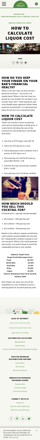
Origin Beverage (20, 388)
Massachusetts (20, 342)
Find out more (14, 437)
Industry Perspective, (17, 23)
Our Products (20, 363)
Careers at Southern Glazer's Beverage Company (20, 349)
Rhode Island (20, 346)
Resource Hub (19, 14)
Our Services (20, 367)
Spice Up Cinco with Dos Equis (20, 323)
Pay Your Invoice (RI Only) (20, 410)
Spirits (28, 23)
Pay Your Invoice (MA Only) (20, 406)
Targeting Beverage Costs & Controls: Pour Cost (20, 17)
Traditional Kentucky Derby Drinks (20, 328)
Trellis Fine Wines (20, 391)
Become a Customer (20, 370)
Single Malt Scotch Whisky (20, 333)
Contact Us (20, 403)
